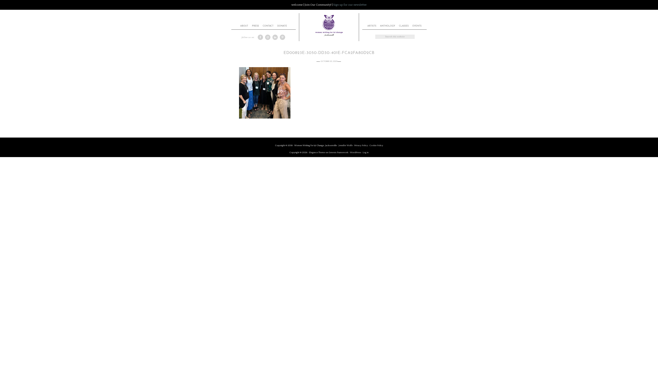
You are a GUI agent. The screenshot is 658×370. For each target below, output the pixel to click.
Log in (366, 152)
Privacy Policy (361, 145)
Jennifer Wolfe (345, 145)
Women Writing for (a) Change (329, 24)
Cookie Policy (376, 145)
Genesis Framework (338, 152)
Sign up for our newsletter (350, 4)
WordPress (355, 152)
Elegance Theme (317, 152)
